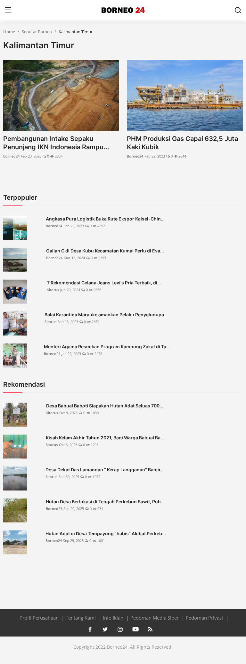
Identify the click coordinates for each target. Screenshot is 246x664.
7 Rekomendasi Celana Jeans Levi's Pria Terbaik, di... (104, 282)
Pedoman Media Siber (155, 617)
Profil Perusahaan (40, 617)
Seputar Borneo (37, 32)
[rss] (150, 629)
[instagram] (120, 629)
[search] (238, 10)
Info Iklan (114, 617)
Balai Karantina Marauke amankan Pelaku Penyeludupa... (106, 314)
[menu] (8, 10)
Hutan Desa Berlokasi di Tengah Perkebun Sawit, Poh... (105, 501)
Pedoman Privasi (205, 617)
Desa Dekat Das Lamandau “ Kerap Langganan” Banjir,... (105, 469)
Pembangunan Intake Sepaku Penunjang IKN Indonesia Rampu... (56, 143)
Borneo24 (11, 156)
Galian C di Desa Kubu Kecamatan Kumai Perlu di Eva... (105, 250)
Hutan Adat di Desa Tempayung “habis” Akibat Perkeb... (105, 533)
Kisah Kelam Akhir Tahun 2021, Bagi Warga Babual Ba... (105, 437)
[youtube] (135, 629)
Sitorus (53, 289)
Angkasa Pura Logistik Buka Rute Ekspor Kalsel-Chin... (105, 218)
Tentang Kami (81, 617)
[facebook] (90, 629)
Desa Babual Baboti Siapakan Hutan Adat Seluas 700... (104, 405)
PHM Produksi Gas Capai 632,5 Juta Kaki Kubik (182, 143)
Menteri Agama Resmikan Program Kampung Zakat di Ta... (107, 346)
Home (9, 32)
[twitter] (105, 629)
